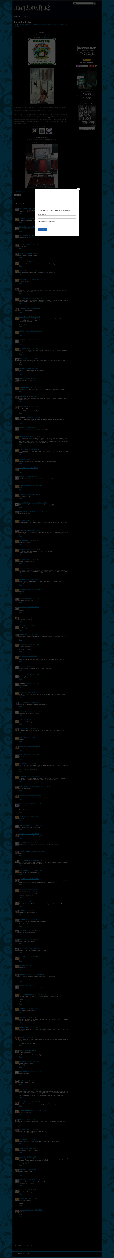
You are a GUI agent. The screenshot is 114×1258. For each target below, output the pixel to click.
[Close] (78, 189)
